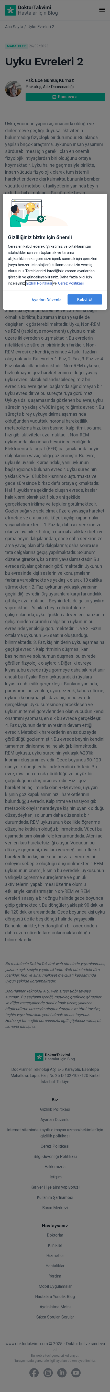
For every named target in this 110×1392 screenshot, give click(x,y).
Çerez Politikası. (71, 283)
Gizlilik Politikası (39, 283)
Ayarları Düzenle (46, 300)
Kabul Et (84, 299)
